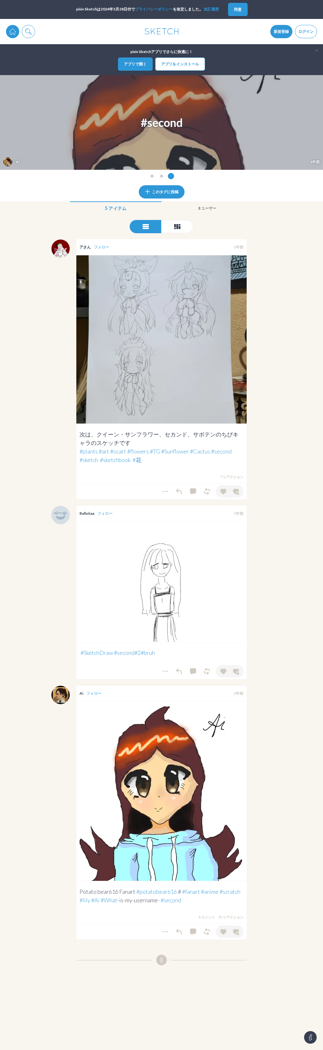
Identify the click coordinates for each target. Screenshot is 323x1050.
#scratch (230, 891)
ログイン (306, 31)
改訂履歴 (211, 9)
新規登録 (281, 31)
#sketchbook (115, 459)
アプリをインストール (180, 64)
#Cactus (200, 451)
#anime (210, 891)
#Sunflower (175, 451)
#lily (84, 900)
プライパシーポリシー (154, 9)
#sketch (88, 459)
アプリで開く (135, 64)
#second (221, 451)
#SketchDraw (96, 652)
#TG (155, 451)
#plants (88, 451)
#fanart (191, 891)
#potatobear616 (156, 891)
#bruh (148, 652)
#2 (137, 652)
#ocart (118, 451)
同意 (238, 9)
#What (109, 900)
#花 (136, 459)
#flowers (138, 451)
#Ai (95, 900)
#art (104, 451)
